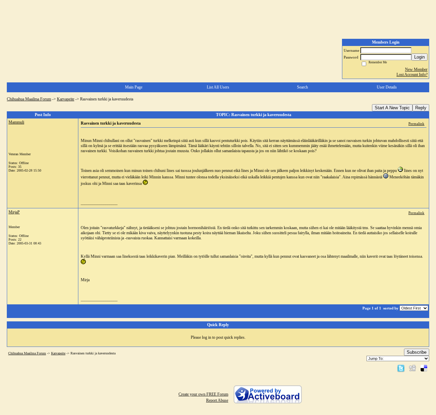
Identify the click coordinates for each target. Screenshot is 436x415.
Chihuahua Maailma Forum (29, 99)
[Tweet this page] (400, 368)
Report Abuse (217, 400)
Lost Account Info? (411, 74)
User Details (387, 87)
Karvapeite (65, 99)
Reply (420, 107)
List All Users (218, 87)
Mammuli (16, 122)
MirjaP (14, 212)
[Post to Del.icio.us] (424, 368)
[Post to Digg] (412, 368)
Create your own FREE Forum (203, 394)
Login (419, 57)
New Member (416, 69)
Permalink (416, 124)
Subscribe (416, 352)
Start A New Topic (392, 107)
